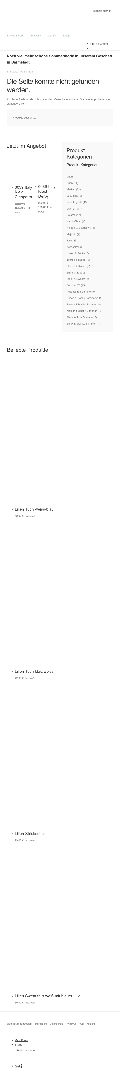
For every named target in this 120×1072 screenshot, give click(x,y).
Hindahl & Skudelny (78, 227)
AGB (81, 1023)
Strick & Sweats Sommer (81, 323)
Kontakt (91, 1023)
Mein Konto (21, 1040)
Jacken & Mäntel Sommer (82, 304)
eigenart (71, 208)
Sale (66, 35)
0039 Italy (72, 195)
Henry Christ (74, 221)
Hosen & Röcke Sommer (81, 298)
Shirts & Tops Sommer (80, 317)
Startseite (12, 71)
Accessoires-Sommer (79, 291)
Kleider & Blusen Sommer (82, 310)
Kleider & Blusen (76, 266)
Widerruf (71, 1023)
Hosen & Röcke (76, 253)
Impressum (41, 1023)
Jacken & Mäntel (76, 259)
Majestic (71, 234)
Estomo (71, 215)
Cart (18, 1066)
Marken (36, 35)
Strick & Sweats (76, 279)
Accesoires (73, 247)
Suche (18, 1044)
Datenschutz (57, 1023)
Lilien (52, 35)
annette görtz (74, 202)
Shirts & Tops (74, 272)
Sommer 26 (15, 35)
